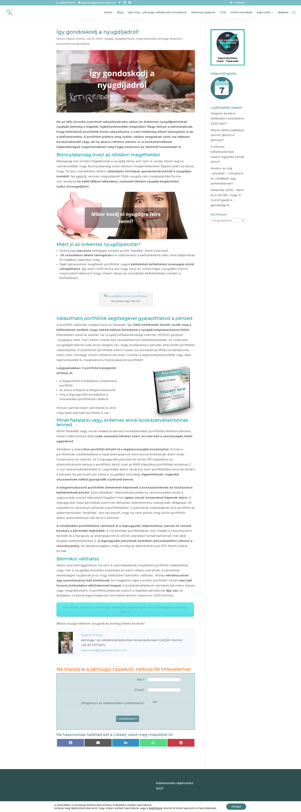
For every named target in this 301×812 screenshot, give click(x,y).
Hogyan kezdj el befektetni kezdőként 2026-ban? (227, 118)
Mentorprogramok (203, 12)
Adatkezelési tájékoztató (174, 783)
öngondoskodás (146, 38)
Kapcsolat (263, 12)
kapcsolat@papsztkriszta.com (104, 650)
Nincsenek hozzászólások (72, 43)
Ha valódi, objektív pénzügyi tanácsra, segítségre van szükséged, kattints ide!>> (125, 609)
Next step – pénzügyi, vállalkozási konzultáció (157, 12)
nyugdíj (108, 38)
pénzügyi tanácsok (169, 38)
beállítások (155, 808)
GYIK (223, 12)
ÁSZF (160, 788)
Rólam (108, 12)
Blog (120, 12)
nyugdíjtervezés (125, 38)
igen (155, 701)
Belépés (283, 12)
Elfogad (236, 806)
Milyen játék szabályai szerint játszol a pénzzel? (227, 135)
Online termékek (241, 12)
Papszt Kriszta (75, 38)
